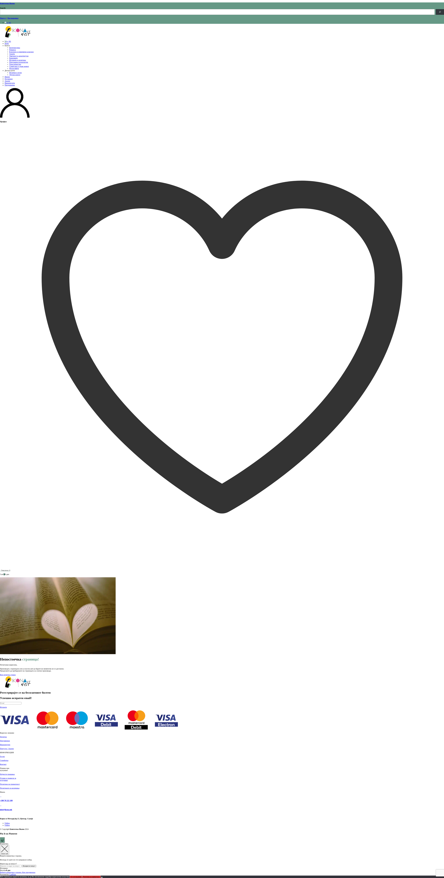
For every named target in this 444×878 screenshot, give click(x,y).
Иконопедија (10, 83)
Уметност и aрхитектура (18, 56)
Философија (14, 68)
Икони (7, 77)
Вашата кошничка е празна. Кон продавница (17, 872)
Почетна (3, 737)
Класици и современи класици (21, 52)
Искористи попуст (29, 866)
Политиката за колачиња (9, 788)
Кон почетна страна (8, 675)
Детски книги (14, 75)
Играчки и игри (15, 73)
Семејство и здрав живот (19, 66)
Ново (7, 43)
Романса (12, 50)
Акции (7, 81)
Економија (13, 58)
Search (2, 8)
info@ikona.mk (6, 810)
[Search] (440, 12)
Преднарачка (10, 85)
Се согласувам (76, 877)
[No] (102, 877)
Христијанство (15, 64)
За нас (2, 756)
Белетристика (14, 48)
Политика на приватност (10, 784)
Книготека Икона (7, 3)
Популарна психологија (18, 62)
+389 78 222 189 (6, 800)
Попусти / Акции (7, 749)
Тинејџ (12, 54)
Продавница (5, 741)
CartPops (12, 874)
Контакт (3, 764)
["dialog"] (222, 859)
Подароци (9, 79)
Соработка (4, 760)
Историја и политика (17, 60)
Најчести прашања (7, 774)
